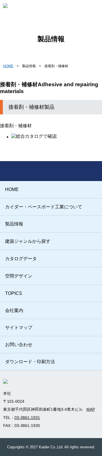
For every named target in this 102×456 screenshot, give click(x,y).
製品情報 (14, 223)
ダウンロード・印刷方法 (30, 361)
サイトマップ (18, 327)
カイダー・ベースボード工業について (43, 206)
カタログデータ (21, 258)
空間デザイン (18, 276)
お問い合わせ (18, 344)
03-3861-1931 (27, 417)
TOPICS (13, 293)
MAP (90, 409)
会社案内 (14, 310)
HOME (8, 66)
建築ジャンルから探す (27, 241)
